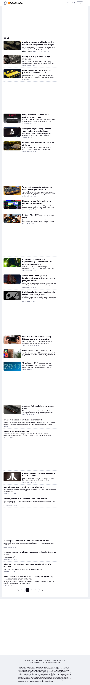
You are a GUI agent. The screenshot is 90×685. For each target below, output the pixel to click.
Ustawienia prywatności (52, 662)
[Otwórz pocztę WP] (68, 2)
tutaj (51, 681)
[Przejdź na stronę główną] (5, 4)
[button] (73, 3)
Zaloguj (80, 3)
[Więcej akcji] (57, 42)
